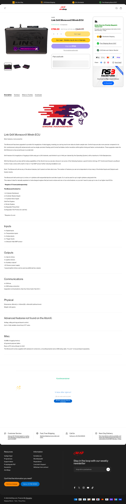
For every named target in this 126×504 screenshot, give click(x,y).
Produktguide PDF (10, 464)
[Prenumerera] (108, 469)
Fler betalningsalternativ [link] (71, 50)
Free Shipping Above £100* (109, 2)
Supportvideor (8, 461)
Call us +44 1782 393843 (30, 484)
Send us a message (11, 484)
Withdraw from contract (41, 467)
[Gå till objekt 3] (26, 67)
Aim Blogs (7, 470)
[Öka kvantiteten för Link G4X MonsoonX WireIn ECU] (61, 33)
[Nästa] (44, 42)
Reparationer (38, 461)
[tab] (8, 95)
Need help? (118, 62)
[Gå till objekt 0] (8, 67)
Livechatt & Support (40, 464)
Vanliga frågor (8, 456)
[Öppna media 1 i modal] (26, 39)
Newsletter (7, 467)
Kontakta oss (38, 456)
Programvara (8, 459)
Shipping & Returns (8, 501)
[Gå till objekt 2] (17, 67)
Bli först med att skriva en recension (63, 401)
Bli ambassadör (38, 459)
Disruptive (29, 498)
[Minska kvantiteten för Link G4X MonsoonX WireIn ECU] (53, 33)
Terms (15, 501)
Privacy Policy (21, 501)
